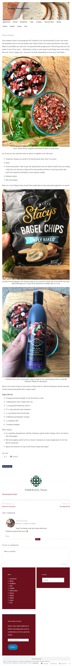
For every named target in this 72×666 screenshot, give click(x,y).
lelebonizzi (21, 520)
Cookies (39, 22)
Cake (31, 22)
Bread (15, 22)
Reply (37, 539)
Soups (19, 26)
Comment (63, 564)
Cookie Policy (35, 663)
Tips (25, 26)
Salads (12, 26)
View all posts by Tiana (9, 494)
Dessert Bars (49, 22)
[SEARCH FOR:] (53, 580)
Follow (12, 647)
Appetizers (6, 22)
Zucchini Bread (65, 504)
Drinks (5, 26)
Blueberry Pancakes (8, 504)
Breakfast (23, 22)
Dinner (59, 22)
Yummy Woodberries (19, 8)
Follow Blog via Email (14, 621)
